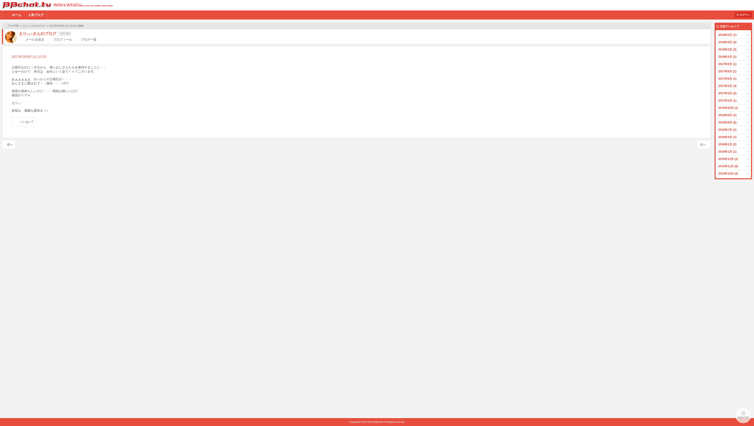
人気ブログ (36, 15)
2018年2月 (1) (727, 56)
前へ (10, 144)
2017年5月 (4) (727, 86)
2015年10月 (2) (728, 173)
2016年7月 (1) (727, 129)
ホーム (16, 15)
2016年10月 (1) (728, 107)
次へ (703, 144)
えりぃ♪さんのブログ (34, 25)
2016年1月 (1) (727, 151)
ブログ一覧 (89, 39)
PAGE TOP (743, 415)
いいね (26, 121)
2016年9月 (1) (727, 115)
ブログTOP (13, 25)
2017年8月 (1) (727, 71)
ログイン (745, 14)
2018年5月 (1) (727, 34)
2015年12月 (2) (728, 159)
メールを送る (34, 39)
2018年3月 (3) (727, 49)
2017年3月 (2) (727, 93)
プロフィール (62, 39)
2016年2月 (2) (727, 144)
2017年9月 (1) (727, 64)
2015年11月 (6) (728, 166)
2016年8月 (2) (727, 122)
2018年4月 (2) (727, 42)
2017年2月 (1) (727, 100)
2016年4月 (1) (727, 137)
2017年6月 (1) (727, 78)
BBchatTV (56, 5)
